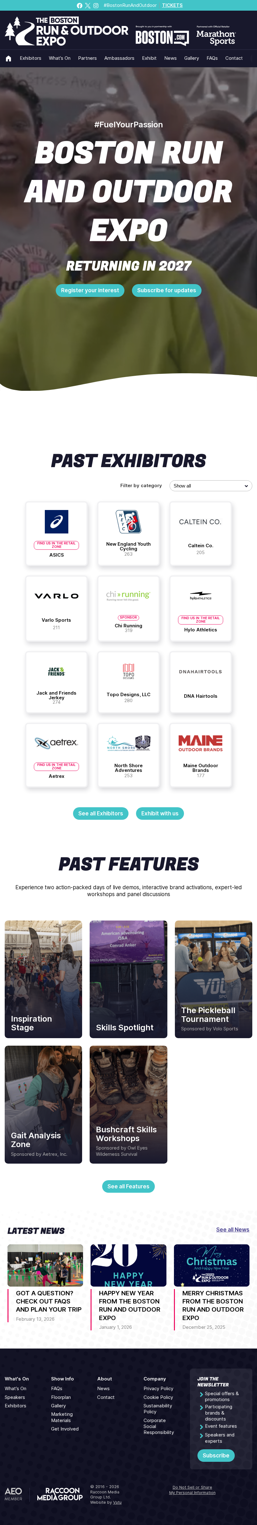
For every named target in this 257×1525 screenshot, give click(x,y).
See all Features (128, 1186)
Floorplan (61, 1397)
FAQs (212, 58)
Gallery (191, 58)
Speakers (15, 1397)
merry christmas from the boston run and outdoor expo (213, 1305)
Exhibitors (30, 58)
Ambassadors (119, 58)
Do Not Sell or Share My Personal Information (192, 1490)
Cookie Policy (158, 1397)
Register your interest (90, 290)
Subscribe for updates (166, 290)
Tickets (172, 5)
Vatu (117, 1502)
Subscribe (216, 1455)
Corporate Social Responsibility (159, 1427)
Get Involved (65, 1429)
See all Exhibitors (100, 813)
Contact (234, 58)
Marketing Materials (62, 1417)
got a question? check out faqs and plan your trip (48, 1301)
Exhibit (149, 58)
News (170, 58)
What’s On (60, 58)
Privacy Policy (158, 1388)
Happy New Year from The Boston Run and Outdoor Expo (129, 1305)
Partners (87, 58)
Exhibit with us (160, 813)
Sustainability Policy (158, 1409)
